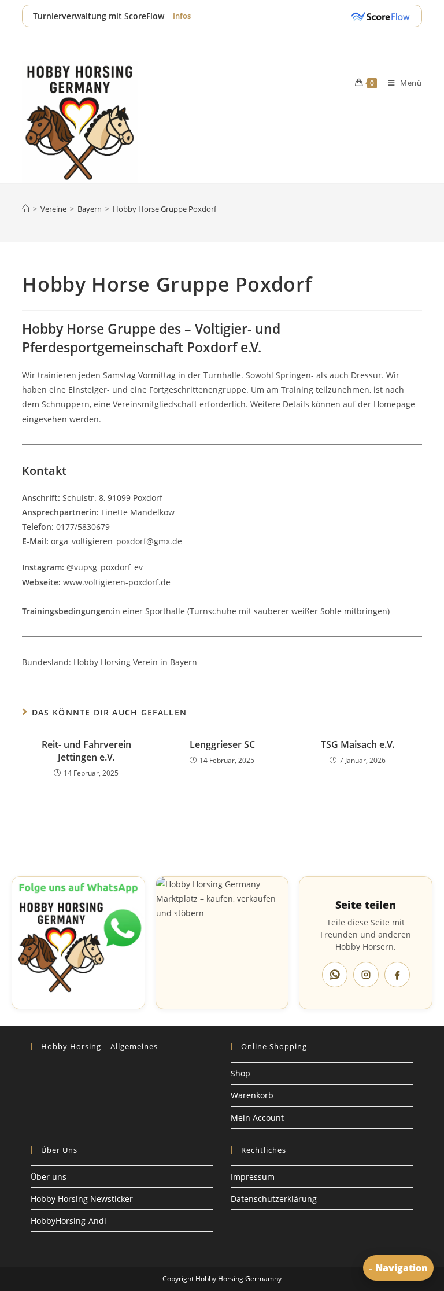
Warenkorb (252, 1095)
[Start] (25, 209)
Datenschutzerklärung (274, 1198)
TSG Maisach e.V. (357, 744)
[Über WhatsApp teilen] (334, 974)
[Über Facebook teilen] (397, 974)
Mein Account (257, 1117)
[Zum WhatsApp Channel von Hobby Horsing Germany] (78, 943)
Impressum (253, 1176)
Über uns (48, 1176)
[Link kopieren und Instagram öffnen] (366, 974)
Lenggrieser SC (222, 744)
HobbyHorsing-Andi (68, 1220)
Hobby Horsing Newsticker (82, 1198)
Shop (240, 1073)
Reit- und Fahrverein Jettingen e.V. (86, 750)
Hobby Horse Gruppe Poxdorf (164, 209)
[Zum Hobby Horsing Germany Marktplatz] (222, 943)
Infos (182, 15)
